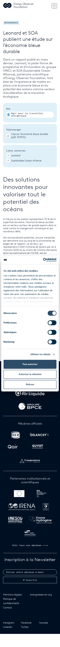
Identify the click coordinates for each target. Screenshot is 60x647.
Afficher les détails (40, 354)
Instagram (8, 622)
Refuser (30, 384)
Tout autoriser (30, 364)
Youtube (43, 622)
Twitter (25, 627)
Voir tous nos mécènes (26, 545)
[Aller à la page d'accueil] (18, 5)
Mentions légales (12, 594)
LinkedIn (7, 627)
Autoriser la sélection (30, 374)
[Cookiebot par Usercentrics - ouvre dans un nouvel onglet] (43, 260)
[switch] (52, 322)
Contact (7, 607)
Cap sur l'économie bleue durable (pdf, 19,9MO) (29, 136)
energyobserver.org (41, 594)
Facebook (26, 622)
